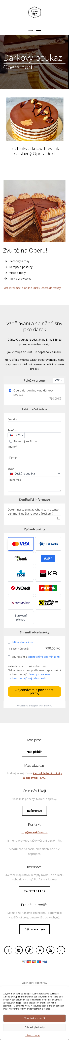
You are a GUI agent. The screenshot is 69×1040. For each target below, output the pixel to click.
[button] (21, 544)
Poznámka (14, 480)
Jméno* (12, 446)
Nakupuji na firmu (25, 441)
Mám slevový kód (23, 642)
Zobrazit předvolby (34, 1027)
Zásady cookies (32, 1035)
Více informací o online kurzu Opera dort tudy (32, 288)
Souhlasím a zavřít (34, 1018)
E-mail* (12, 419)
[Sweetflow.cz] (34, 13)
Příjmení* (14, 457)
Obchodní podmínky (34, 983)
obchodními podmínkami (44, 657)
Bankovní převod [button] (21, 617)
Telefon (12, 430)
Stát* (11, 469)
